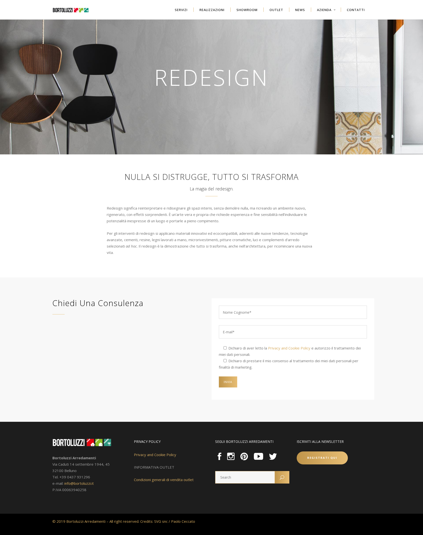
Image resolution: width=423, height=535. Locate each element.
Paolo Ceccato (183, 521)
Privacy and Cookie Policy (289, 348)
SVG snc (161, 521)
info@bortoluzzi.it (79, 483)
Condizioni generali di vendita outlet (164, 479)
